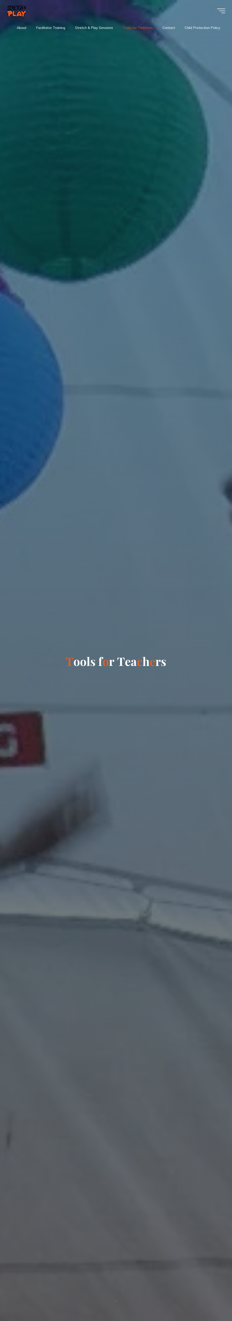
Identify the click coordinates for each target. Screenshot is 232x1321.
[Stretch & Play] (16, 11)
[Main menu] (221, 11)
